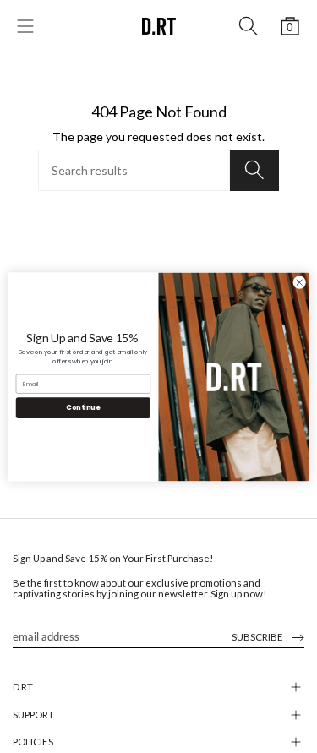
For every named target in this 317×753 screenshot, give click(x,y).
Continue (83, 407)
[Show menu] (25, 26)
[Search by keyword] (248, 26)
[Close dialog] (299, 282)
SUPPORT (33, 714)
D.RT (23, 686)
